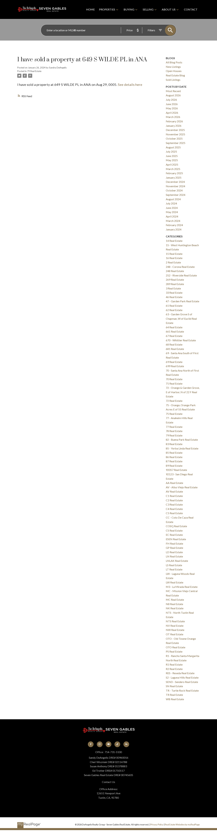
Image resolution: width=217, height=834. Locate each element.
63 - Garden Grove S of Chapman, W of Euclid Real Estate (181, 318)
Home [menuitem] (90, 9)
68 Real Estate (174, 344)
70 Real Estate (174, 379)
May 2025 (172, 160)
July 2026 (171, 99)
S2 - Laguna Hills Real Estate (182, 677)
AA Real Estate (174, 482)
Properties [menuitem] (107, 9)
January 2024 (173, 229)
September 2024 (175, 194)
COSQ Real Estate (176, 526)
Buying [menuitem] (129, 9)
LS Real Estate (174, 565)
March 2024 (173, 220)
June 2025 (172, 155)
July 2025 (171, 151)
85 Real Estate (174, 452)
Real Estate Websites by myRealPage (182, 824)
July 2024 (171, 203)
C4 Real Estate (174, 508)
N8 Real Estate (174, 604)
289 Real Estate (175, 284)
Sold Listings (173, 79)
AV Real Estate (174, 491)
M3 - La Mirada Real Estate (182, 586)
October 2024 (174, 190)
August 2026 (173, 95)
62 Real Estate (174, 310)
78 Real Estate (174, 431)
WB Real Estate (175, 699)
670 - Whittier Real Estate (181, 340)
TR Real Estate (174, 694)
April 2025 (172, 164)
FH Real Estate (174, 543)
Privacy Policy (156, 824)
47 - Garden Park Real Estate (182, 301)
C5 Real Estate (174, 513)
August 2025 (173, 147)
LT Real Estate (174, 569)
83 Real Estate (174, 444)
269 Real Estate (175, 279)
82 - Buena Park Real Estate (182, 439)
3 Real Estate (173, 288)
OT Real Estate (174, 634)
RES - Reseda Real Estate (180, 673)
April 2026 (172, 112)
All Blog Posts (174, 62)
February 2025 (174, 173)
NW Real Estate (175, 629)
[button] (91, 744)
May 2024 (172, 212)
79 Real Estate (34, 71)
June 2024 (172, 207)
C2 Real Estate (174, 500)
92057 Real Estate (176, 469)
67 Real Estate (174, 335)
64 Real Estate (174, 327)
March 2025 (173, 168)
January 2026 (173, 125)
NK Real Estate (174, 608)
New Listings (173, 66)
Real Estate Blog (175, 75)
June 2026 (172, 104)
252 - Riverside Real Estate (181, 275)
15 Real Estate (174, 253)
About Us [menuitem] (168, 9)
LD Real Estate (174, 552)
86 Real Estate (174, 457)
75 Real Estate (174, 413)
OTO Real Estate (175, 647)
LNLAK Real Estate (177, 560)
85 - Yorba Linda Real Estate (182, 448)
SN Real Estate (174, 686)
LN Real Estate (174, 556)
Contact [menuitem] (191, 9)
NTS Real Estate (175, 621)
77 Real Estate (174, 426)
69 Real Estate (174, 361)
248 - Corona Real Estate (180, 266)
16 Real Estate (174, 258)
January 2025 (173, 177)
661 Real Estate (175, 331)
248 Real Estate (175, 271)
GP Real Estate (174, 547)
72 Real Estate (174, 400)
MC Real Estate (175, 599)
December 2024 (175, 181)
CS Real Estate (174, 530)
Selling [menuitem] (148, 9)
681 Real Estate (175, 348)
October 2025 (174, 138)
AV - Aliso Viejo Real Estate (182, 487)
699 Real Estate (175, 366)
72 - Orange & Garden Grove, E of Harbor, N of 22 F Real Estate (183, 392)
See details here (130, 84)
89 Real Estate (174, 465)
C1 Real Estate (174, 495)
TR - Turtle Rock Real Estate (182, 690)
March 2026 (173, 116)
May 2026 (172, 108)
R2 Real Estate (174, 668)
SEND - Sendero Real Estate (182, 681)
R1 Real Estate (174, 664)
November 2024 (175, 186)
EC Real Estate (174, 534)
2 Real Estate (173, 262)
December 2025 (175, 129)
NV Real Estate (174, 625)
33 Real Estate (174, 292)
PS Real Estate (174, 651)
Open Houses (174, 70)
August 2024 (173, 199)
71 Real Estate (174, 383)
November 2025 (175, 134)
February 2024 (174, 225)
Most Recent (173, 91)
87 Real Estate (174, 461)
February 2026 (174, 121)
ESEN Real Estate (176, 539)
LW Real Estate (174, 582)
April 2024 (172, 216)
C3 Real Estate (174, 504)
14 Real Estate (174, 240)
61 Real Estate (174, 305)
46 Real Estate (174, 297)
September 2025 (175, 142)
